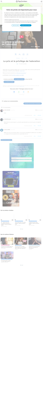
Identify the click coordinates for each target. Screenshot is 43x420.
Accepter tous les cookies (25, 25)
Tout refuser (21, 27)
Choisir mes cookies (16, 25)
